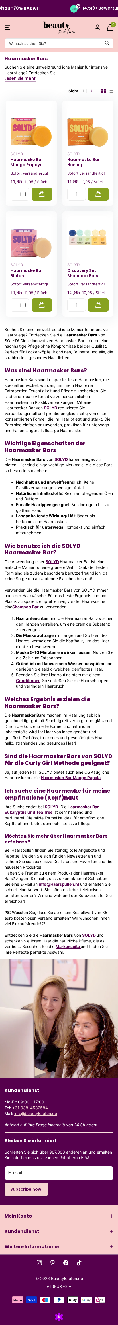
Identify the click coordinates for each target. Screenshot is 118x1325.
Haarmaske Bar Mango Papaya (27, 162)
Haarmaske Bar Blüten (27, 273)
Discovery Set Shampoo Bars (82, 273)
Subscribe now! (26, 1189)
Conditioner (28, 680)
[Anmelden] (97, 27)
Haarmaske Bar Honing (83, 162)
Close (59, 1216)
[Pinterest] (52, 1262)
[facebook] (65, 1262)
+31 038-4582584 (30, 1107)
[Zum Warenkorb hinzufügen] (42, 194)
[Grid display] (103, 91)
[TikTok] (79, 1262)
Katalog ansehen (8, 27)
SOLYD (17, 154)
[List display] (111, 91)
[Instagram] (39, 1262)
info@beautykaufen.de (35, 1113)
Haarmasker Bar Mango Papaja (71, 777)
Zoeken (107, 43)
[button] (25, 194)
